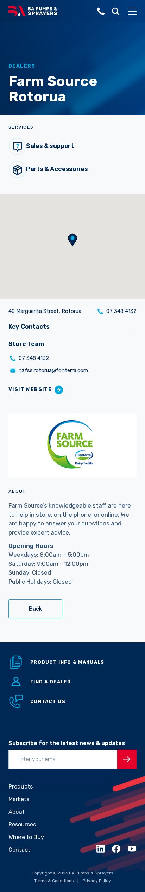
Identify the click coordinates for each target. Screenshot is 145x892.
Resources (22, 824)
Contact (19, 849)
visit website (30, 390)
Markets (18, 799)
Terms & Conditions (54, 880)
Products (20, 786)
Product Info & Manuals (67, 662)
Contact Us (47, 701)
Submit (127, 759)
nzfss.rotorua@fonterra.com (53, 370)
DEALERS (22, 66)
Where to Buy (26, 837)
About (16, 812)
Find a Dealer (50, 681)
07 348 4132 (121, 311)
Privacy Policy (97, 880)
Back (35, 608)
